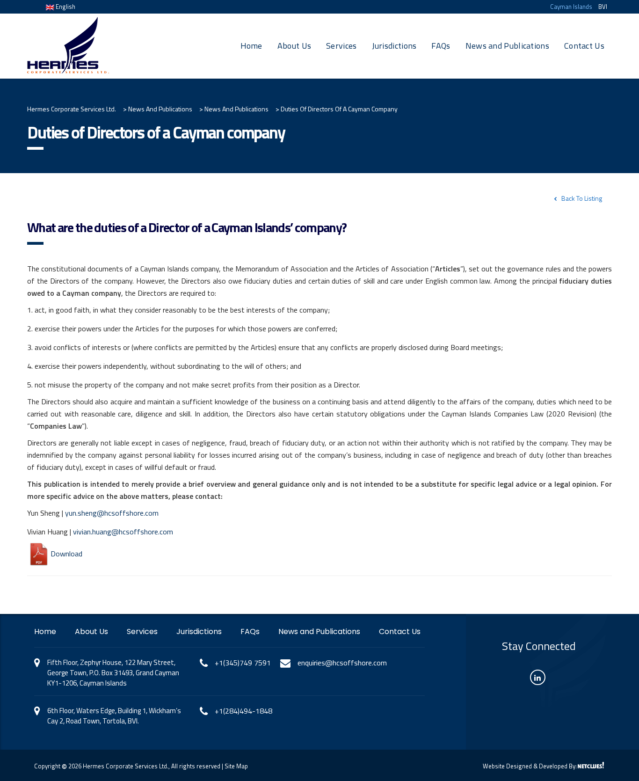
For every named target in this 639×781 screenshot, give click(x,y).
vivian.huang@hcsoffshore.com (123, 531)
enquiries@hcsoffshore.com (342, 662)
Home (251, 45)
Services (341, 45)
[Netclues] (591, 765)
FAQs (440, 45)
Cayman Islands (571, 6)
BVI (602, 6)
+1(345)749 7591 (243, 662)
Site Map (236, 766)
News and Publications (507, 45)
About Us (294, 45)
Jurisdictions (394, 45)
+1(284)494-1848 (243, 710)
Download (66, 553)
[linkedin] (537, 677)
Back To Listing (581, 198)
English (64, 6)
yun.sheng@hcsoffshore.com (112, 512)
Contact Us (584, 45)
